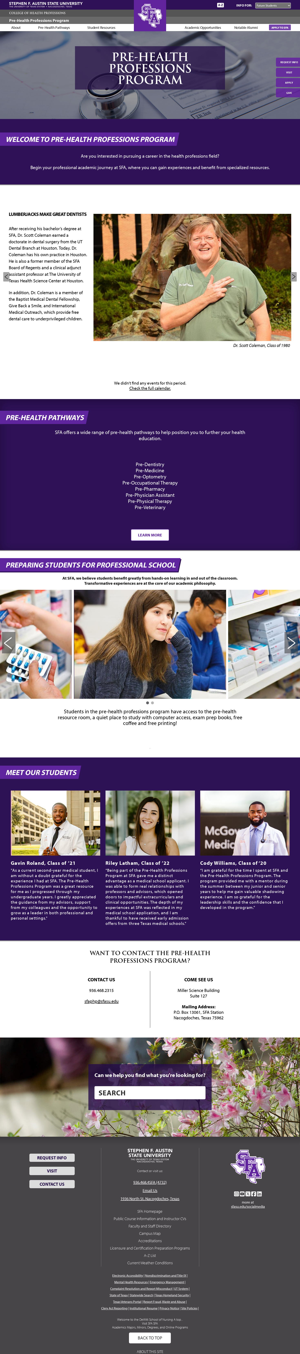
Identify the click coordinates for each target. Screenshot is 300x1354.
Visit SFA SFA (150, 1323)
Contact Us (52, 1184)
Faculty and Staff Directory (150, 1225)
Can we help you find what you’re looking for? (150, 1075)
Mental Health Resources (131, 1282)
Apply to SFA (279, 27)
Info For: (244, 5)
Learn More (150, 534)
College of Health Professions (37, 13)
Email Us (150, 1190)
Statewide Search (141, 1295)
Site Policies (189, 1308)
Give (289, 92)
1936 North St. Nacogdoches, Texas (149, 1198)
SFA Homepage (149, 1211)
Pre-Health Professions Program (39, 20)
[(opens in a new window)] (236, 1194)
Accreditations (150, 1240)
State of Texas (119, 1295)
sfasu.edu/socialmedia (248, 1206)
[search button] (199, 1092)
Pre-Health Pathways (54, 27)
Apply (289, 82)
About (16, 27)
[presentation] (9, 642)
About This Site (150, 1351)
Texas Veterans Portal (127, 1302)
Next (294, 277)
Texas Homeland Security (172, 1295)
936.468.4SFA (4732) (150, 1182)
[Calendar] (198, 5)
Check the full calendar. (150, 388)
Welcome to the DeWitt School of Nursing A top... (150, 1319)
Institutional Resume (144, 1308)
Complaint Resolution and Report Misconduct (141, 1289)
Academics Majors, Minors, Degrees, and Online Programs (150, 1327)
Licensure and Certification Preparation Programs (150, 1248)
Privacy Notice (169, 1308)
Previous (6, 277)
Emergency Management (167, 1282)
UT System (181, 1289)
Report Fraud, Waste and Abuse (164, 1302)
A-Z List (150, 1255)
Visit (289, 72)
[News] (191, 5)
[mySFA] (209, 5)
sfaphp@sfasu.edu (101, 1001)
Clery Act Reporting (114, 1308)
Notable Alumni (246, 27)
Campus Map (150, 1233)
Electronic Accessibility (127, 1275)
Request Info (289, 62)
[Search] (229, 5)
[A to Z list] (220, 5)
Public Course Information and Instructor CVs (150, 1218)
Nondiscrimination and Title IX (165, 1275)
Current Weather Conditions (150, 1262)
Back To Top (150, 1338)
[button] (147, 702)
